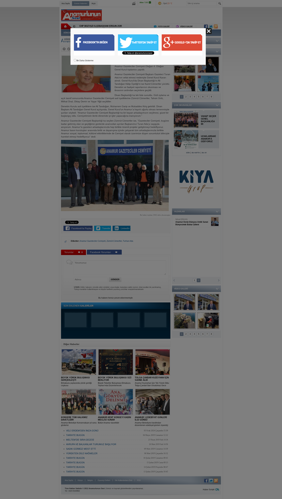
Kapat (209, 31)
